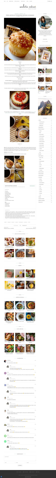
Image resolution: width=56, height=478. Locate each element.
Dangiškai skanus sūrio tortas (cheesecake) (48, 83)
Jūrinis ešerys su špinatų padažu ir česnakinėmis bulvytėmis (9, 322)
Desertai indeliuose (45, 182)
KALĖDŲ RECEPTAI (45, 127)
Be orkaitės (45, 180)
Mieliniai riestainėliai (20, 246)
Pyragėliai (45, 189)
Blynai (45, 132)
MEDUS (27, 1)
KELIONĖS (31, 1)
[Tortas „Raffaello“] (48, 71)
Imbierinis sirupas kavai (19, 289)
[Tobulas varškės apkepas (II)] (41, 88)
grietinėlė (13, 222)
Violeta (8, 424)
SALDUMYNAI (21, 13)
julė (7, 384)
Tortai (24, 13)
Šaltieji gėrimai (45, 125)
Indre (8, 397)
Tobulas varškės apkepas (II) (41, 92)
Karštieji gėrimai (45, 123)
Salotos (45, 166)
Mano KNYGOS (23, 1)
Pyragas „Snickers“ (40, 82)
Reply (35, 360)
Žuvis (45, 152)
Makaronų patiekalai (45, 141)
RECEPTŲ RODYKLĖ (16, 1)
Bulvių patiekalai (45, 134)
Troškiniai (45, 148)
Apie (7, 1)
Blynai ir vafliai (45, 157)
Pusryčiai (45, 164)
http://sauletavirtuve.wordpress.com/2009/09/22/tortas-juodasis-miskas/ (19, 449)
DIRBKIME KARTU (11, 1)
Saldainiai (45, 191)
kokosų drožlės (21, 222)
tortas (29, 222)
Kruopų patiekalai (45, 139)
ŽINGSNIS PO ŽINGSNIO (45, 200)
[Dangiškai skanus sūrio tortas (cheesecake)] (48, 79)
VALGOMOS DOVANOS (45, 198)
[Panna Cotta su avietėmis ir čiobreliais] (41, 71)
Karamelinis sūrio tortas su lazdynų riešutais (48, 92)
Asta (18, 16)
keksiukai (16, 222)
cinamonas (9, 222)
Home (4, 1)
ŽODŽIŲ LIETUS (45, 202)
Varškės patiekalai (45, 150)
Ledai (45, 186)
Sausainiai (45, 193)
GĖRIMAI (45, 120)
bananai (5, 222)
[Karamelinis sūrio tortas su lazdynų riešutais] (48, 88)
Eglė (8, 372)
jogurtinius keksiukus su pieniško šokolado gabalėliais (17, 112)
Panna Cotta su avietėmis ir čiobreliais (41, 74)
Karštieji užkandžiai (45, 161)
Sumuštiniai (45, 170)
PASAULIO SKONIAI (45, 173)
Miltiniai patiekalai (45, 145)
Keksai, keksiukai (17, 13)
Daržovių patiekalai (45, 136)
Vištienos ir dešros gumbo (20, 321)
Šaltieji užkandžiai (45, 168)
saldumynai (25, 222)
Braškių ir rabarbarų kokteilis (9, 278)
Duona (45, 159)
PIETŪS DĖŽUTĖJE (45, 175)
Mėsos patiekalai (45, 143)
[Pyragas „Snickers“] (41, 79)
